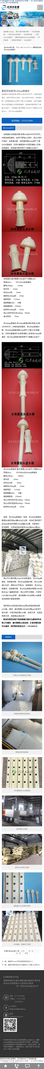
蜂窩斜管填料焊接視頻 (22, 714)
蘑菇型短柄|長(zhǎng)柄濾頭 (25, 37)
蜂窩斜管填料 (16, 40)
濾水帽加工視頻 (22, 829)
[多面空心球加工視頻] (22, 849)
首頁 (17, 47)
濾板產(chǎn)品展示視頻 (22, 906)
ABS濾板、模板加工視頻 (22, 944)
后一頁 (18, 953)
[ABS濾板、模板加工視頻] (22, 926)
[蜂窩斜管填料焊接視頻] (22, 695)
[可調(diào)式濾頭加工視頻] (22, 657)
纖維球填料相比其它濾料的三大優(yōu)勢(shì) (24, 965)
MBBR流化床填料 (14, 34)
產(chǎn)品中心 (26, 47)
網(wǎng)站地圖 (14, 1049)
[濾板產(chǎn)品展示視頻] (22, 887)
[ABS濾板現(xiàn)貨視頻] (22, 772)
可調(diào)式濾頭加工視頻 (22, 675)
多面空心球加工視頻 (22, 867)
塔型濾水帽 (28, 34)
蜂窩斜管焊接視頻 (22, 752)
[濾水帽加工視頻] (22, 811)
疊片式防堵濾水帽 (22, 31)
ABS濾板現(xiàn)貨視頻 (22, 790)
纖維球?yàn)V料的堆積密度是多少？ (20, 961)
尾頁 (26, 953)
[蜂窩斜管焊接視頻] (22, 734)
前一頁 (31, 951)
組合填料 (28, 40)
